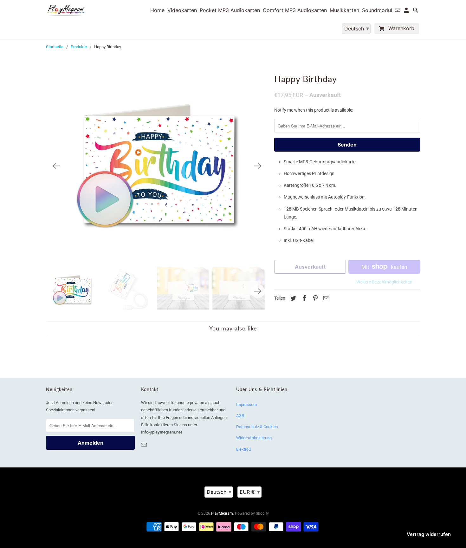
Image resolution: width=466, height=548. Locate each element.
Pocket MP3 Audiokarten (230, 10)
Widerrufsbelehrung (254, 437)
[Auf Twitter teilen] (292, 298)
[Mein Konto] (407, 11)
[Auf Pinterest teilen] (314, 298)
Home (157, 10)
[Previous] (56, 166)
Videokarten (182, 10)
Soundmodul (377, 10)
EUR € (250, 491)
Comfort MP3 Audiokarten (295, 10)
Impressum (246, 404)
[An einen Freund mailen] (325, 298)
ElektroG (243, 449)
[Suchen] (416, 11)
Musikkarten (344, 10)
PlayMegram (222, 513)
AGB (240, 415)
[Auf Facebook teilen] (303, 298)
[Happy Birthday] (157, 166)
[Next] (258, 166)
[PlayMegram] (66, 10)
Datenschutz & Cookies (257, 426)
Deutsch (219, 491)
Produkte (79, 46)
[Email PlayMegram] (144, 444)
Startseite (54, 46)
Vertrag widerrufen (429, 534)
